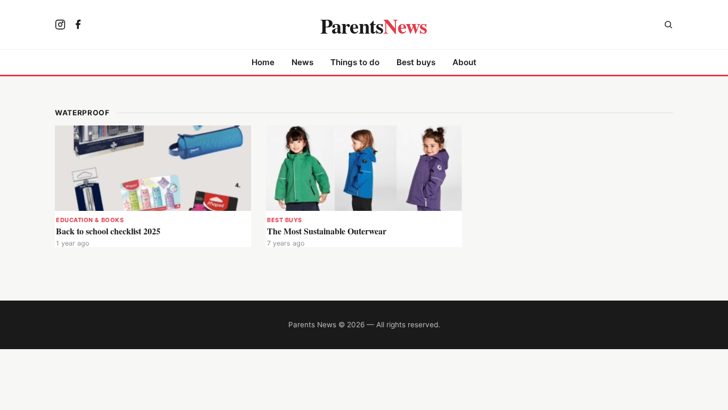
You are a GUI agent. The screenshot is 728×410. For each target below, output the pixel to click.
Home (263, 62)
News (302, 62)
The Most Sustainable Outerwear (326, 231)
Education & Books (90, 220)
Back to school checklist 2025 (108, 231)
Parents (373, 26)
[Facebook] (78, 25)
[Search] (668, 25)
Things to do (354, 62)
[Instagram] (60, 25)
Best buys (416, 62)
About (464, 62)
